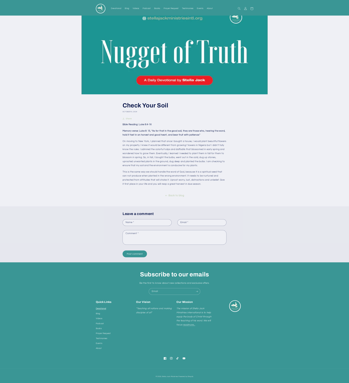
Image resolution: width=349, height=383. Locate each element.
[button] (239, 8)
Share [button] (129, 119)
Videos (99, 318)
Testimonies (101, 338)
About (99, 348)
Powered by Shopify (185, 376)
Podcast (100, 324)
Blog (98, 314)
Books (99, 328)
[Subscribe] (197, 291)
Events (99, 343)
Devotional (101, 309)
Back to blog (176, 195)
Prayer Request (103, 333)
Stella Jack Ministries (170, 376)
